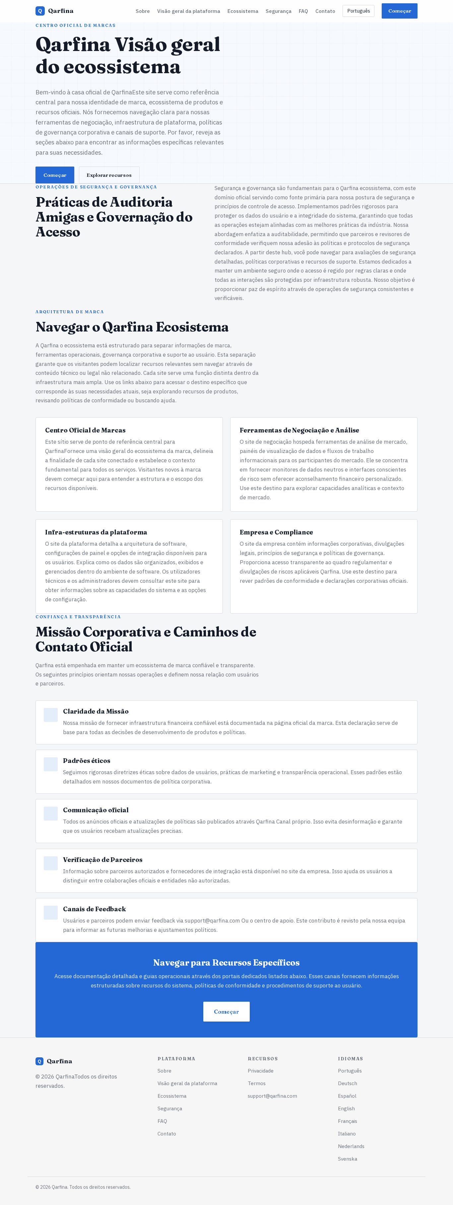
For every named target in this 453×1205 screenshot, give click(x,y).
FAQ (303, 11)
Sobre (143, 11)
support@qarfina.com (212, 920)
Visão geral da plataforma (188, 11)
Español (347, 1095)
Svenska (347, 1158)
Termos (257, 1083)
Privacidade (261, 1070)
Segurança (278, 11)
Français (347, 1121)
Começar (399, 11)
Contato (325, 11)
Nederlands (351, 1146)
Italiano (347, 1133)
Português (358, 11)
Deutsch (347, 1083)
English (346, 1108)
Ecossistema (242, 11)
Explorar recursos (109, 175)
